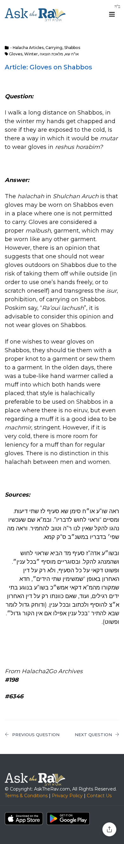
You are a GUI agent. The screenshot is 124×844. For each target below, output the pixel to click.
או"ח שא (72, 54)
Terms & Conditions (26, 796)
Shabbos (72, 47)
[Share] (109, 829)
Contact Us (99, 796)
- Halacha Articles (27, 47)
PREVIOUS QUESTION (35, 734)
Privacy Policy (67, 796)
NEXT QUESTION (93, 734)
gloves (15, 54)
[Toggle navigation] (112, 14)
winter (31, 54)
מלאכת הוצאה (51, 54)
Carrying (53, 47)
